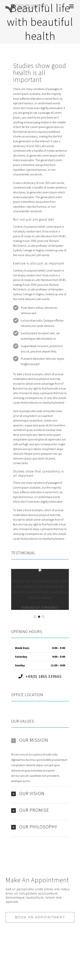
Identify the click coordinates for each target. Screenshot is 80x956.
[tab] (40, 740)
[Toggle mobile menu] (71, 6)
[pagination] (35, 617)
